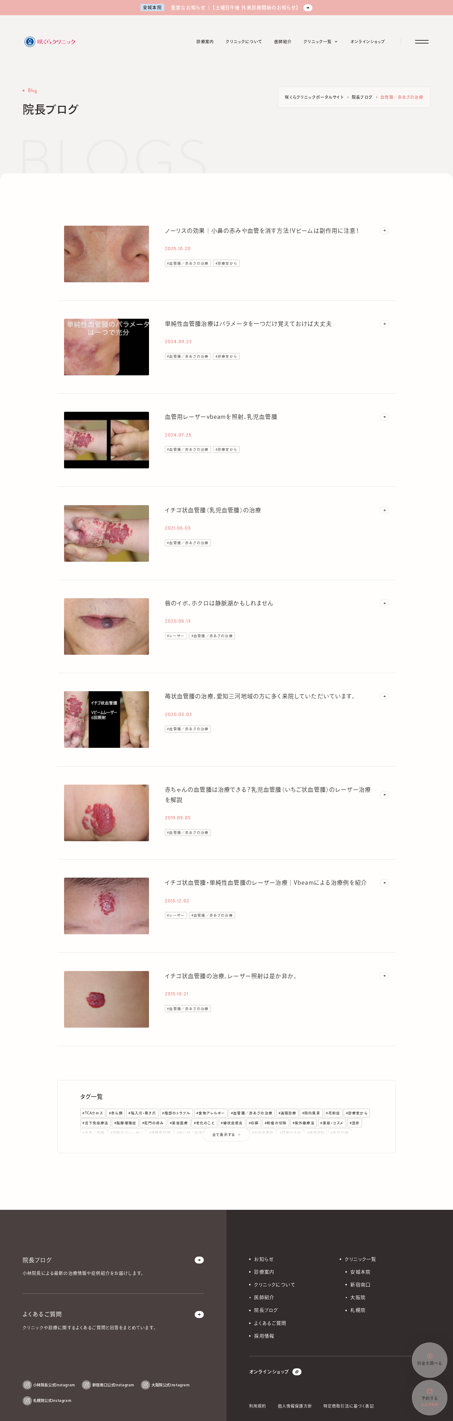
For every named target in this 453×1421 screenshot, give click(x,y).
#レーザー (175, 635)
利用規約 (257, 1406)
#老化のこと (204, 1123)
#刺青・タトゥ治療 (321, 1142)
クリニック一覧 (360, 1259)
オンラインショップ (269, 1371)
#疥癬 (254, 1123)
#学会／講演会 (209, 1142)
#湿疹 (355, 1123)
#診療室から (226, 263)
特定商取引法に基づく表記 (348, 1406)
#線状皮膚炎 (232, 1123)
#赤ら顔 (116, 1113)
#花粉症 (333, 1113)
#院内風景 (311, 1113)
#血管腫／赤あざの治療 (187, 263)
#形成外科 (181, 1142)
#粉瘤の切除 (276, 1123)
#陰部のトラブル (176, 1113)
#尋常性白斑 (131, 1142)
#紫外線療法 (304, 1123)
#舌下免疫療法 (95, 1123)
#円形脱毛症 (289, 1142)
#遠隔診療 (288, 1113)
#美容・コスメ (332, 1123)
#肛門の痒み (153, 1123)
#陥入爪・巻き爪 (142, 1113)
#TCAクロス (92, 1113)
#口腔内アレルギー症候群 (250, 1142)
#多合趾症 (157, 1142)
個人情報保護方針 (295, 1406)
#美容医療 (179, 1123)
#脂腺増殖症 (125, 1123)
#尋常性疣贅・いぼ (98, 1142)
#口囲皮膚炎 (353, 1142)
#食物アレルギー (210, 1113)
